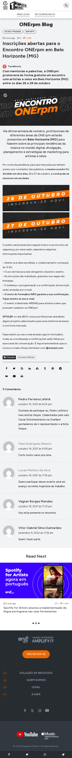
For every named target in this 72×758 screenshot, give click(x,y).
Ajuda (36, 694)
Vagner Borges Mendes (35, 501)
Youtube (47, 710)
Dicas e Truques (13, 31)
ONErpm (35, 746)
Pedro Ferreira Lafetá (34, 399)
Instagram (39, 710)
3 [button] (38, 623)
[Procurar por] (66, 5)
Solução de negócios (36, 673)
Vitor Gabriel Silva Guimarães (39, 528)
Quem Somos (36, 680)
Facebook (25, 710)
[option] (36, 590)
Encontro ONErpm (26, 357)
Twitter (32, 710)
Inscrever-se (36, 654)
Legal (36, 687)
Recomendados (45, 14)
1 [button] (33, 623)
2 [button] (36, 623)
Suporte (30, 31)
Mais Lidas (23, 14)
